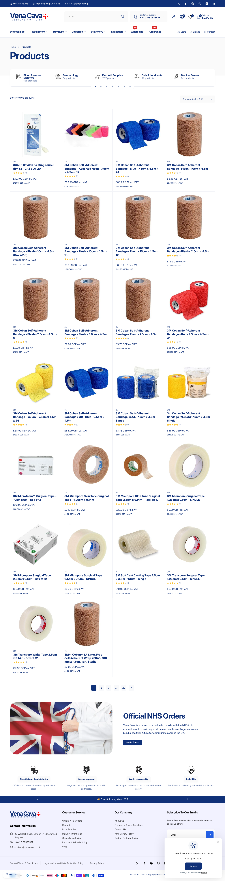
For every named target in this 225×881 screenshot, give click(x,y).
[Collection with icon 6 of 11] (124, 86)
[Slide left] (38, 799)
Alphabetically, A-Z (193, 99)
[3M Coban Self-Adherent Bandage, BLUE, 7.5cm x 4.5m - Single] (138, 399)
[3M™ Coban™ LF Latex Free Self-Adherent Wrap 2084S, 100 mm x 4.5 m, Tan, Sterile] (87, 640)
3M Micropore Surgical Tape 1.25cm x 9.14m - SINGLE (186, 497)
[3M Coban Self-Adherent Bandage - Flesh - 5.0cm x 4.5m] (87, 316)
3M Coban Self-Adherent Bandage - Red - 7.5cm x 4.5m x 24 (188, 334)
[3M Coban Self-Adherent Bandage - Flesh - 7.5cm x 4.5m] (138, 316)
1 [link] (93, 687)
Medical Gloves (190, 75)
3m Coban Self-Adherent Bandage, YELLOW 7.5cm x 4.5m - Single (189, 417)
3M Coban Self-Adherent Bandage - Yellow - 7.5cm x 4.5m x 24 (34, 417)
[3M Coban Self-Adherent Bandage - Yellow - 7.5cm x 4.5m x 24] (35, 399)
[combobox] (96, 16)
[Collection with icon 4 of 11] (112, 86)
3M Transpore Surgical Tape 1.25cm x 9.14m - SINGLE (186, 577)
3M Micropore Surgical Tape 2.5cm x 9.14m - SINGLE (83, 577)
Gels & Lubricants (152, 75)
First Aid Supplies (112, 75)
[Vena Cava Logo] (25, 817)
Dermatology (70, 75)
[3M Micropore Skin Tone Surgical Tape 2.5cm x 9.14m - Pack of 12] (138, 482)
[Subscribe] (210, 835)
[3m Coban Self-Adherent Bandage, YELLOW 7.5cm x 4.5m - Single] (189, 399)
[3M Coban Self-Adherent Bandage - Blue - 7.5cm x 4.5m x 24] (138, 151)
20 (123, 687)
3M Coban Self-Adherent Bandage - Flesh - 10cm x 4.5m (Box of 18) (33, 251)
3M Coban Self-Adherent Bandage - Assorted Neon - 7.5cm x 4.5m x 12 (86, 168)
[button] (18, 31)
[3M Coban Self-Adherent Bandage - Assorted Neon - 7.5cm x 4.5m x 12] (87, 151)
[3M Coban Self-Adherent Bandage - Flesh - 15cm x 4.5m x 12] (138, 233)
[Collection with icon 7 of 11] (130, 86)
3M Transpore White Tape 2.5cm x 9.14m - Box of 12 (35, 656)
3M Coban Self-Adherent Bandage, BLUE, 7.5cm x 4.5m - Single (136, 417)
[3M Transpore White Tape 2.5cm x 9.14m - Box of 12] (35, 640)
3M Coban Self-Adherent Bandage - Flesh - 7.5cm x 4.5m (137, 332)
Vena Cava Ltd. (142, 875)
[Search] (123, 17)
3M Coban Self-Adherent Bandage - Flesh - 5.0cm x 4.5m (85, 332)
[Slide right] (207, 77)
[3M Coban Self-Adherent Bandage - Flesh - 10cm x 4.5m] (189, 151)
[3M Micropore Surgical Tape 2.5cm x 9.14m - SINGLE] (87, 561)
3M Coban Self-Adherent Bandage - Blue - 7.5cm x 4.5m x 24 (137, 168)
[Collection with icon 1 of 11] (95, 86)
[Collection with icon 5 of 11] (118, 86)
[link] (19, 3)
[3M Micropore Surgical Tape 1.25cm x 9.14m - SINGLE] (189, 482)
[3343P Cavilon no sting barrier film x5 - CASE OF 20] (35, 151)
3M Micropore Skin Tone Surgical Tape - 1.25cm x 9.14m (86, 497)
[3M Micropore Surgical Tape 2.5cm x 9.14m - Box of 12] (35, 561)
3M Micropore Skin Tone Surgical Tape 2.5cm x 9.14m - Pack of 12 (138, 497)
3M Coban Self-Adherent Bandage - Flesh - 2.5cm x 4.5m (188, 249)
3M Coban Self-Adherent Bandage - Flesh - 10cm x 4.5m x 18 (86, 251)
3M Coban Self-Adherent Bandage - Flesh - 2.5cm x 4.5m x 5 (35, 334)
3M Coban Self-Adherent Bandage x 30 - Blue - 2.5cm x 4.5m (84, 417)
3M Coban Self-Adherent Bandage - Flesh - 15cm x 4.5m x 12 (137, 251)
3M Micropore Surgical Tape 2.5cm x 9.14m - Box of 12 (32, 577)
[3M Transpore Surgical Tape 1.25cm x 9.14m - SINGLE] (189, 561)
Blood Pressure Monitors (32, 76)
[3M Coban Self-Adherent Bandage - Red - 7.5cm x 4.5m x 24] (189, 316)
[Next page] (131, 688)
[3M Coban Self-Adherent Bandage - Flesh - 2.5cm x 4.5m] (189, 233)
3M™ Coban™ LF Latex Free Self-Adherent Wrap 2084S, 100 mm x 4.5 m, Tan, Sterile (85, 658)
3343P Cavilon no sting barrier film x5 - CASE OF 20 (33, 166)
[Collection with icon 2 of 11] (101, 86)
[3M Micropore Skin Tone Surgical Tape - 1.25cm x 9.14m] (87, 482)
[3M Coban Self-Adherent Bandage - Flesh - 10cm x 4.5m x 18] (87, 233)
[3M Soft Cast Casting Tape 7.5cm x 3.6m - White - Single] (138, 561)
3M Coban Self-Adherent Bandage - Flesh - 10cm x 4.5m (187, 166)
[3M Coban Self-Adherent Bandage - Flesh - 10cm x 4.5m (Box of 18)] (35, 233)
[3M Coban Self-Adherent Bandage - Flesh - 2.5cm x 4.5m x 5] (35, 316)
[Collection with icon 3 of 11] (106, 86)
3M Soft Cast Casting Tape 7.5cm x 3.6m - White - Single (138, 577)
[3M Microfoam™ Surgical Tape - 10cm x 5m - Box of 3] (35, 482)
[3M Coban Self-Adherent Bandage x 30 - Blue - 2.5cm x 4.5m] (87, 399)
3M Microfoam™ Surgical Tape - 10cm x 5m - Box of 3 (34, 497)
